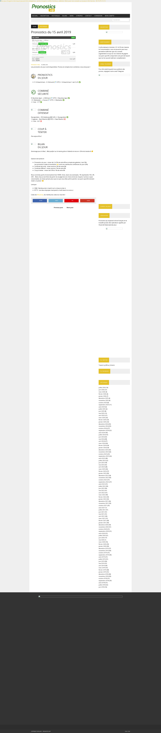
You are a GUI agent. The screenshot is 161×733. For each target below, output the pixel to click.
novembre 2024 (103, 426)
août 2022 (102, 484)
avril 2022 (102, 493)
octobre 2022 (103, 480)
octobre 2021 (103, 505)
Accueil (35, 16)
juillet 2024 (102, 435)
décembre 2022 (103, 475)
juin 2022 (101, 488)
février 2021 (102, 520)
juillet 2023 (102, 460)
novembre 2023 (103, 452)
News (72, 16)
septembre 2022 (104, 482)
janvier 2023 (102, 473)
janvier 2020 (102, 546)
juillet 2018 (102, 585)
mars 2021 (102, 518)
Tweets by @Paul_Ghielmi (107, 365)
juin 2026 (101, 390)
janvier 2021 (102, 523)
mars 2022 (102, 495)
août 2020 (102, 533)
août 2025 (102, 407)
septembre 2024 (104, 430)
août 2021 (102, 508)
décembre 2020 (103, 525)
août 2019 (102, 557)
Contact (88, 16)
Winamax (40, 195)
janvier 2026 (102, 396)
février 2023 (102, 471)
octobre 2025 (103, 403)
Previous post (58, 207)
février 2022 (102, 497)
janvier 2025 (102, 422)
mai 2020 (101, 540)
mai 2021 (101, 514)
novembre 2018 (103, 576)
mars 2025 (102, 418)
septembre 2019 (104, 555)
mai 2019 (101, 563)
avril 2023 (102, 467)
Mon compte (109, 16)
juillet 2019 (102, 559)
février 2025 (102, 420)
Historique (56, 16)
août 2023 (102, 458)
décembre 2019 (103, 548)
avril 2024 (102, 441)
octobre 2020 (103, 529)
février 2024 (102, 445)
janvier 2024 (102, 448)
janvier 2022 (102, 499)
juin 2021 (101, 512)
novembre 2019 (103, 551)
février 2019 (102, 570)
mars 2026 (102, 392)
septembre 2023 (104, 456)
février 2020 (102, 544)
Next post (70, 207)
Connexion (98, 16)
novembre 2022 (103, 478)
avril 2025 (102, 415)
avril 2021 (102, 516)
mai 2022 (101, 490)
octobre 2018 (103, 578)
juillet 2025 (102, 409)
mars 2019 (102, 568)
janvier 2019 (102, 572)
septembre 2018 (104, 581)
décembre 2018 (103, 574)
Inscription (44, 16)
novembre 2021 (103, 503)
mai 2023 (101, 465)
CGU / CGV (127, 731)
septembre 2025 (104, 405)
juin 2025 (101, 411)
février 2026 (102, 394)
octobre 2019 (103, 553)
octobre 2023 (103, 454)
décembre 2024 (103, 424)
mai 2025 (101, 413)
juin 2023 (101, 463)
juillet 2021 (102, 510)
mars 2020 (102, 542)
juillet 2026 (102, 387)
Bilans (64, 16)
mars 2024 (102, 443)
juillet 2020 (102, 535)
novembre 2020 (103, 527)
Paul (38, 64)
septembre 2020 (104, 531)
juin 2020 (101, 538)
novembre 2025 (103, 400)
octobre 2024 (103, 428)
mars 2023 (102, 469)
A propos (79, 16)
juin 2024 (101, 437)
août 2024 (102, 433)
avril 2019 (102, 566)
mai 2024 (101, 439)
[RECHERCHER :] (120, 20)
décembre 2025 (103, 398)
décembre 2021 (103, 501)
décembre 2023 (103, 450)
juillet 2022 (102, 486)
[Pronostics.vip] (46, 8)
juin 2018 (101, 587)
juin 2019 (101, 561)
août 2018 (102, 583)
